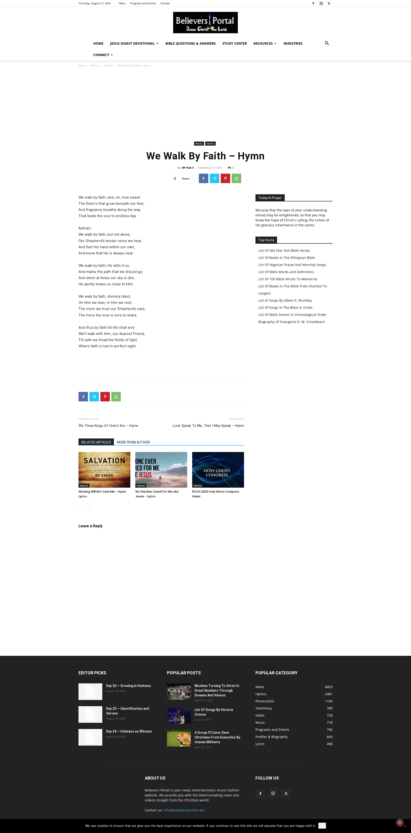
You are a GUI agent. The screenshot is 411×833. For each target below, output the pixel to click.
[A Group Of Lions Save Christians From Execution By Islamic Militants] (179, 738)
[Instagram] (321, 3)
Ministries (293, 43)
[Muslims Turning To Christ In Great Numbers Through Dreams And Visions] (179, 691)
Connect (101, 54)
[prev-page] (81, 506)
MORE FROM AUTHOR (133, 442)
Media (95, 65)
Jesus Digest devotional (132, 43)
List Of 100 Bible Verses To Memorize (287, 279)
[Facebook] (313, 3)
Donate (165, 3)
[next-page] (89, 506)
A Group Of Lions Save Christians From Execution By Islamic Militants (217, 737)
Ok (322, 826)
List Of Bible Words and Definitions (286, 272)
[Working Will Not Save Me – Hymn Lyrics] (104, 470)
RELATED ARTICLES (96, 442)
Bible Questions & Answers (191, 43)
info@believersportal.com (184, 810)
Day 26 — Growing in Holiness (128, 686)
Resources (263, 43)
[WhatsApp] (236, 178)
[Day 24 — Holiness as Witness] (90, 737)
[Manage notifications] (400, 822)
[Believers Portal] (205, 22)
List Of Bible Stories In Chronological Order (292, 314)
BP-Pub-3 (188, 167)
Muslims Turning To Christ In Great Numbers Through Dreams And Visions (217, 690)
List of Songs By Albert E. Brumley (285, 300)
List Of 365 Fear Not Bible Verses (284, 250)
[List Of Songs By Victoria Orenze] (179, 715)
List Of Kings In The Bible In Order (285, 307)
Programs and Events (143, 3)
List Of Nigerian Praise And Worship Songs (292, 264)
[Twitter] (329, 3)
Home (98, 43)
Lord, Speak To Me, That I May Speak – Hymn (208, 426)
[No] (405, 826)
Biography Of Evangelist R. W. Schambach (291, 321)
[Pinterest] (225, 178)
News (122, 3)
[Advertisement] (205, 104)
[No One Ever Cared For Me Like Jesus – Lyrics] (161, 470)
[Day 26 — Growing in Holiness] (90, 691)
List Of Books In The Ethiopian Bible (286, 257)
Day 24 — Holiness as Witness (129, 731)
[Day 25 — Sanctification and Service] (90, 714)
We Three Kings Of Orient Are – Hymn (108, 426)
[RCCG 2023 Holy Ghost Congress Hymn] (218, 470)
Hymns (108, 65)
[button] (327, 44)
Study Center (234, 43)
